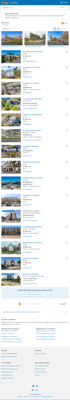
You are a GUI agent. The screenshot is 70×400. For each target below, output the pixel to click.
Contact (37, 375)
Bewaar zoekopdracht (36, 294)
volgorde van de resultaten (22, 312)
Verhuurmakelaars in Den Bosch (45, 339)
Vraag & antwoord (40, 353)
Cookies (26, 396)
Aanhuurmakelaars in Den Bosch (45, 336)
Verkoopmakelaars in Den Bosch (45, 333)
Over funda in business (42, 366)
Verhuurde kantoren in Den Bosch (11, 342)
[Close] (65, 14)
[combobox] (30, 8)
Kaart (66, 29)
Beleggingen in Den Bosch (9, 336)
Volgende (63, 304)
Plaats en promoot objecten (9, 369)
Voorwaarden (35, 396)
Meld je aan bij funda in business (11, 366)
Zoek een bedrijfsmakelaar (9, 353)
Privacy (20, 396)
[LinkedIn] (36, 386)
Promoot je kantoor (7, 372)
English (36, 390)
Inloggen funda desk (7, 378)
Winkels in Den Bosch (7, 333)
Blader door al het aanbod (9, 357)
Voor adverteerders (40, 372)
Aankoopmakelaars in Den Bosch (46, 331)
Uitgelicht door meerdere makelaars (10, 46)
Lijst (58, 29)
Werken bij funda (40, 369)
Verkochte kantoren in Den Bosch (11, 339)
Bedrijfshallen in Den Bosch (9, 331)
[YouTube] (33, 386)
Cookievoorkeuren (46, 396)
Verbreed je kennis (7, 375)
